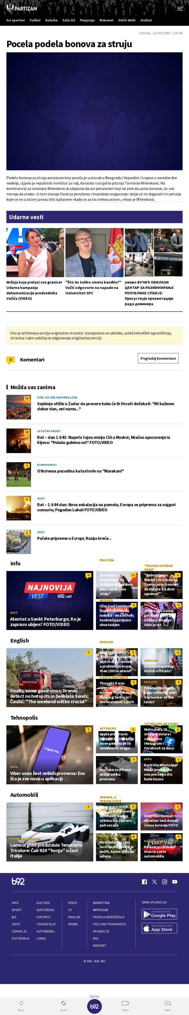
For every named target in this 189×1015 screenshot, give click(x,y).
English (16, 684)
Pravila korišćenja (109, 917)
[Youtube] (174, 881)
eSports (43, 917)
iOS (102, 764)
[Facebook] (144, 881)
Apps (14, 767)
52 (26, 398)
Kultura (43, 903)
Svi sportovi (15, 20)
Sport (17, 910)
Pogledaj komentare (158, 358)
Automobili (46, 931)
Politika (107, 560)
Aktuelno (108, 728)
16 (26, 432)
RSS (95, 938)
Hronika (106, 600)
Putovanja (21, 938)
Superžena (45, 910)
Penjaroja (87, 20)
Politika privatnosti (109, 924)
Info (15, 903)
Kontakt (100, 946)
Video (72, 903)
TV (70, 910)
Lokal (41, 938)
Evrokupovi (47, 465)
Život (16, 924)
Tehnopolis (46, 924)
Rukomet (106, 20)
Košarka (51, 20)
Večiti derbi (127, 20)
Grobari (146, 20)
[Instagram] (164, 881)
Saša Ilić (69, 20)
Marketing (101, 903)
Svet (41, 498)
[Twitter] (154, 881)
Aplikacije (101, 931)
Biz (14, 917)
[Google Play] (159, 914)
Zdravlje (19, 931)
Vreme (73, 924)
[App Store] (159, 928)
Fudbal (35, 20)
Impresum (100, 910)
